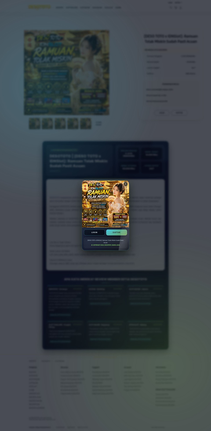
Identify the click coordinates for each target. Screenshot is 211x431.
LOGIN (94, 232)
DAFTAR (116, 232)
